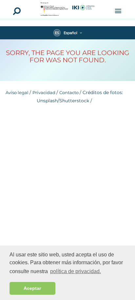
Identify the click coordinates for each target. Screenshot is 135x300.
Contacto (69, 92)
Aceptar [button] (32, 288)
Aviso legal (17, 92)
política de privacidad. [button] (75, 271)
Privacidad (44, 92)
